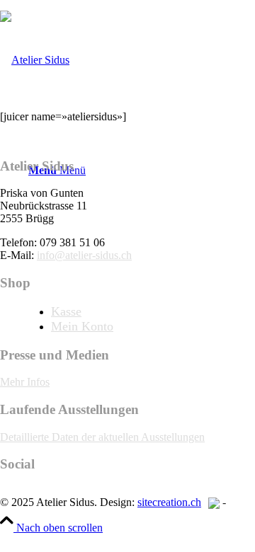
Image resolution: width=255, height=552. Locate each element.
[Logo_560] (34, 60)
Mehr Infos (25, 382)
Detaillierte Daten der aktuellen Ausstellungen (102, 437)
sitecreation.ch (169, 502)
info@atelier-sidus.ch (84, 255)
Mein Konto (82, 326)
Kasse (66, 311)
